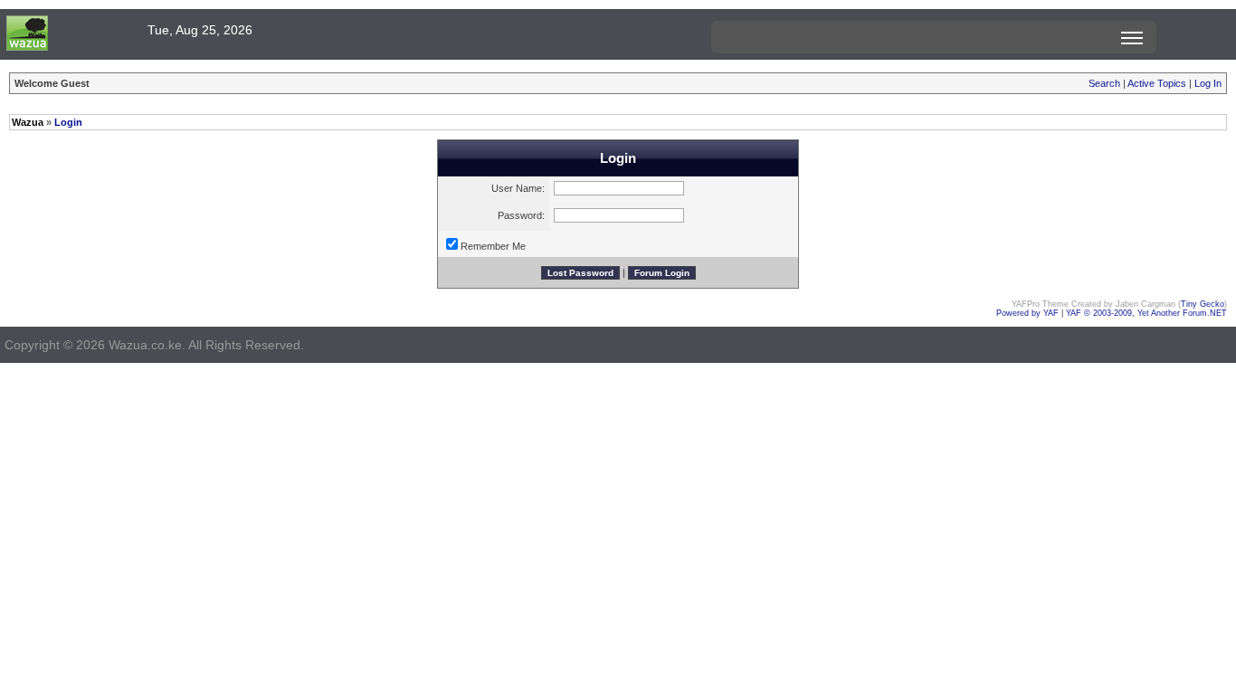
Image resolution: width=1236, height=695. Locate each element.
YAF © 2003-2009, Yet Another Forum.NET (1146, 313)
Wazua (27, 122)
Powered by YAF (1027, 313)
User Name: (518, 188)
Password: (521, 215)
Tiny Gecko (1202, 304)
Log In (1208, 83)
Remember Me (493, 246)
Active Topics (1156, 83)
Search (1104, 83)
